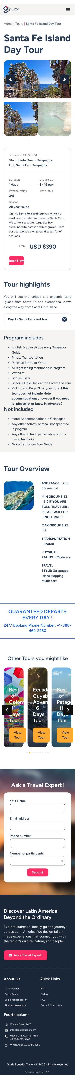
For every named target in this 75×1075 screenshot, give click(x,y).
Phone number (20, 836)
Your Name (18, 801)
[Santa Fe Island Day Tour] (37, 79)
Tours (19, 24)
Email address (19, 818)
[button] (68, 9)
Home (8, 24)
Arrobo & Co (44, 1072)
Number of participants (27, 853)
